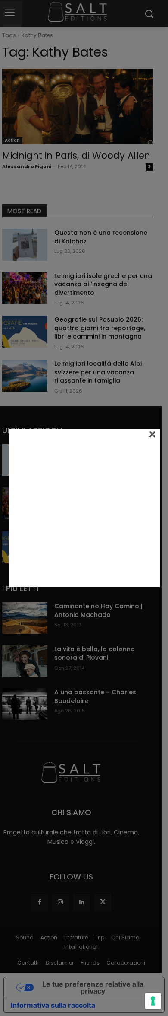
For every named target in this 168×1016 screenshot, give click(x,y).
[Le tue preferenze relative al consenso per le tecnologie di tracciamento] (153, 1001)
